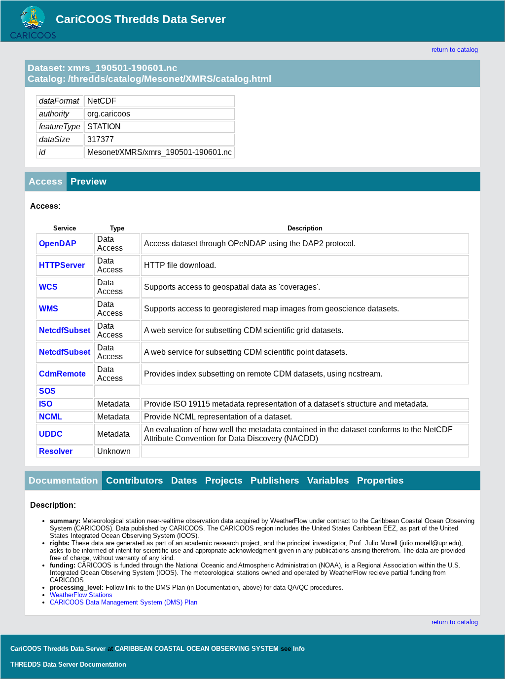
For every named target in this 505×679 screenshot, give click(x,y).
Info (299, 648)
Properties (380, 480)
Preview (89, 181)
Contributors (134, 480)
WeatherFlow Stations (81, 595)
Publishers (275, 480)
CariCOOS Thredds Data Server (141, 19)
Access (46, 181)
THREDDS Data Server (44, 664)
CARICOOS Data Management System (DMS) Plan (123, 602)
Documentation (63, 480)
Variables (328, 480)
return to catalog (455, 49)
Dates (184, 480)
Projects (224, 480)
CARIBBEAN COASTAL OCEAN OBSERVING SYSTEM (197, 648)
